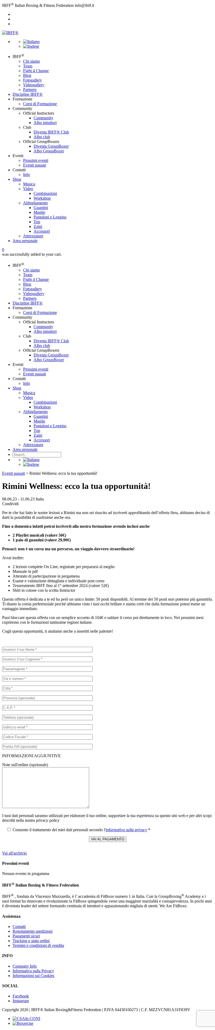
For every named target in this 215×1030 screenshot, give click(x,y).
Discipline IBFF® (27, 94)
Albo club (42, 137)
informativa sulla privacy (126, 830)
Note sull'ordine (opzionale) (25, 764)
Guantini (41, 207)
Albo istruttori (45, 122)
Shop (17, 179)
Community (43, 118)
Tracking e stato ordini (31, 940)
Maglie (39, 212)
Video (28, 188)
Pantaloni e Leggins (50, 217)
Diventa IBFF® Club (51, 132)
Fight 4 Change (36, 70)
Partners (29, 89)
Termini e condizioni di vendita (38, 945)
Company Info (25, 966)
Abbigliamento (35, 203)
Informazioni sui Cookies (33, 975)
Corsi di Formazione (40, 104)
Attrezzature (33, 236)
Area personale (25, 240)
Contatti (19, 926)
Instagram (21, 1001)
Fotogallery (32, 80)
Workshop (42, 198)
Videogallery (33, 85)
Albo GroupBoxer (49, 151)
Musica (29, 184)
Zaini (38, 226)
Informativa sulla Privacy (33, 971)
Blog (27, 75)
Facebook (21, 996)
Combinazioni (45, 193)
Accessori (42, 231)
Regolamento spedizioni (32, 931)
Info (26, 174)
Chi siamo (31, 61)
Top (37, 222)
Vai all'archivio (14, 853)
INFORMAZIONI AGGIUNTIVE (31, 756)
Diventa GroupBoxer (51, 146)
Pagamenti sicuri (26, 936)
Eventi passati (34, 165)
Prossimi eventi (35, 160)
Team (27, 66)
